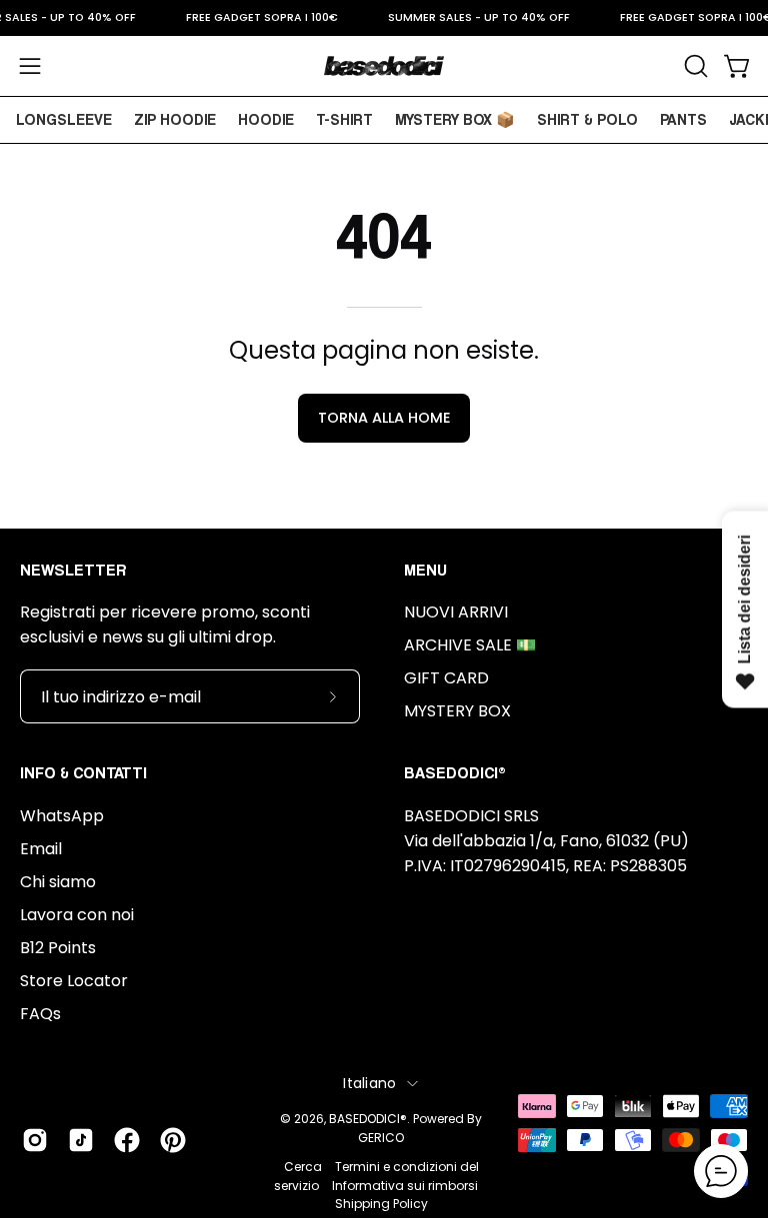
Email (41, 848)
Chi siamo (58, 881)
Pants (683, 119)
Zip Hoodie (175, 119)
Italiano (369, 1083)
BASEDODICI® (368, 1118)
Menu (425, 570)
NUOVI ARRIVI (456, 612)
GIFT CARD (446, 677)
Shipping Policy (381, 1203)
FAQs (40, 1013)
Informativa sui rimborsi (405, 1185)
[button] (694, 66)
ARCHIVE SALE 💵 (470, 644)
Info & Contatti (83, 772)
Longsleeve (64, 119)
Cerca (303, 1166)
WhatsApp (62, 815)
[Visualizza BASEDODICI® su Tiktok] (81, 1140)
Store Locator (74, 980)
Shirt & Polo (587, 119)
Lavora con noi (77, 914)
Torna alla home (384, 418)
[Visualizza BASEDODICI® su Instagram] (35, 1140)
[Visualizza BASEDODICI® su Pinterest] (173, 1140)
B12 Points (58, 947)
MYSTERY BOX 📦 (455, 119)
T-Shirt (344, 119)
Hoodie (266, 119)
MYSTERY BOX (457, 710)
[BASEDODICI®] (384, 66)
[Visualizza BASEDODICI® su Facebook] (127, 1140)
